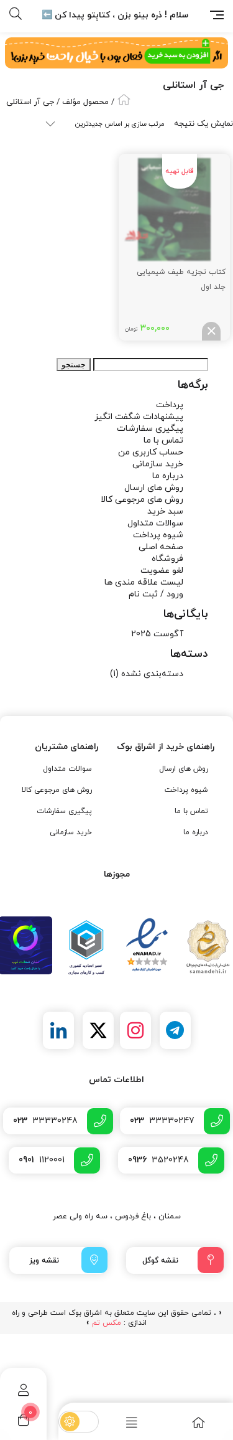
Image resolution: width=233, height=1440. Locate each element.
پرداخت (169, 405)
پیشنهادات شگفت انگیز (138, 417)
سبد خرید (165, 511)
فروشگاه (167, 559)
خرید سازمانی (157, 464)
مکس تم (106, 1323)
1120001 (42, 1160)
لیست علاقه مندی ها (143, 582)
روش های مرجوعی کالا (142, 500)
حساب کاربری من (150, 452)
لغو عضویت (161, 570)
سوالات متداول (155, 523)
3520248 (158, 1160)
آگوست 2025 (157, 634)
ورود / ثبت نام (156, 594)
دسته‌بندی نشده (152, 674)
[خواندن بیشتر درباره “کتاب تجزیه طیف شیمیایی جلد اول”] (211, 331)
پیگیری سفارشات (150, 429)
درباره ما (167, 476)
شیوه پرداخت (158, 535)
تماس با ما (163, 440)
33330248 (45, 1121)
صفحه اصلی (161, 547)
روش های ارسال (153, 488)
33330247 (162, 1121)
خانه (124, 99)
